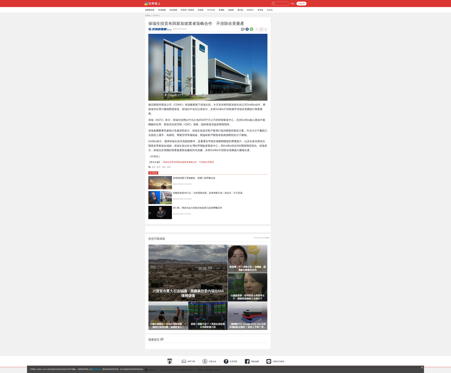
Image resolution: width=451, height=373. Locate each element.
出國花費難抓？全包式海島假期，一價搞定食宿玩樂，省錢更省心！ (168, 325)
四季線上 (148, 15)
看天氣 (240, 10)
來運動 (221, 10)
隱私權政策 (96, 369)
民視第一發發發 (187, 10)
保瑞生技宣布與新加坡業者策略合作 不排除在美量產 (188, 162)
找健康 (231, 10)
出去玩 (270, 10)
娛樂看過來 (150, 10)
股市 (158, 167)
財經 (153, 167)
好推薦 (200, 10)
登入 (293, 3)
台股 (163, 167)
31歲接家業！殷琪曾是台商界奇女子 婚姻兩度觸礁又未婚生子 (247, 297)
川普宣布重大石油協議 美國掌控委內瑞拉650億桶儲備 (188, 293)
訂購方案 (301, 4)
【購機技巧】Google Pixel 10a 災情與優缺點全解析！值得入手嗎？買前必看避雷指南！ (247, 326)
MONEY (250, 10)
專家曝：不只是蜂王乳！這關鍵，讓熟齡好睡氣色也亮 (247, 268)
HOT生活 (211, 10)
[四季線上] (152, 3)
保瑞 (169, 167)
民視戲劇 (162, 10)
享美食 (260, 10)
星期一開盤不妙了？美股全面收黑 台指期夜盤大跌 (208, 325)
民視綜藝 (173, 10)
